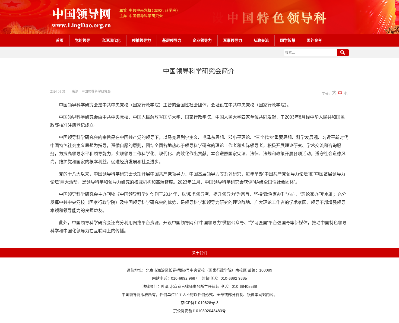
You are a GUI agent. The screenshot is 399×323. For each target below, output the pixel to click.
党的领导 (82, 40)
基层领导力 (171, 40)
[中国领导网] (199, 17)
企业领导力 (202, 40)
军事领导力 (232, 40)
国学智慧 (287, 40)
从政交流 (261, 40)
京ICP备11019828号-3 (199, 303)
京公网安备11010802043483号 (199, 311)
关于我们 (199, 252)
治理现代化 (111, 40)
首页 (60, 40)
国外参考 (314, 40)
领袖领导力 (141, 40)
